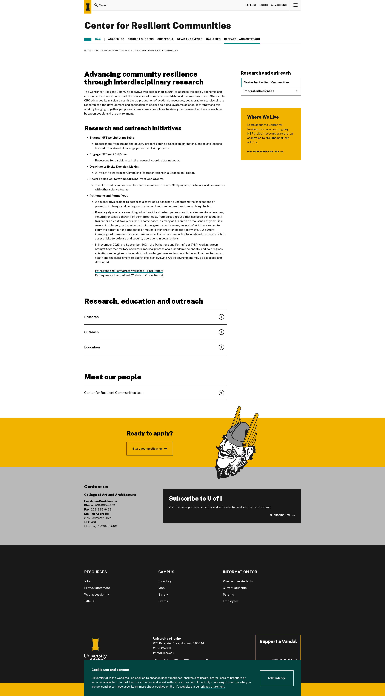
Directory (165, 581)
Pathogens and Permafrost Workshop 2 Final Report (129, 275)
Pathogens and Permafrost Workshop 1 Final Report (129, 270)
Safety (163, 594)
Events (163, 601)
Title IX (89, 601)
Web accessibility (96, 594)
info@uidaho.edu (163, 653)
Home (87, 51)
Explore (251, 5)
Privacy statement (97, 588)
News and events (189, 39)
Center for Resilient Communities (266, 82)
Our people (165, 39)
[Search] (96, 5)
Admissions (279, 5)
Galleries (213, 39)
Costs (264, 5)
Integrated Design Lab (259, 91)
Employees (231, 601)
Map (161, 588)
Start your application (147, 448)
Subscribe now (280, 515)
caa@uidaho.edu (105, 501)
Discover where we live (263, 151)
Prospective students (238, 581)
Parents (228, 594)
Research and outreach (242, 39)
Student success (141, 39)
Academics (116, 39)
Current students (235, 588)
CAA (98, 39)
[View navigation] (295, 5)
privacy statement (213, 686)
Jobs (87, 581)
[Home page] (87, 7)
